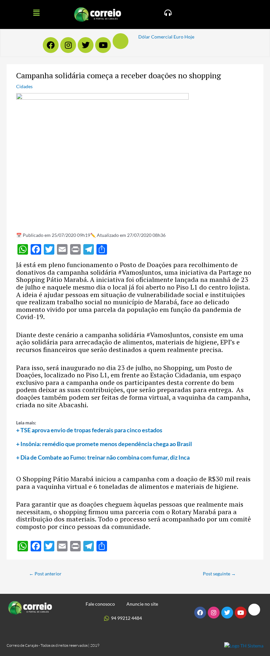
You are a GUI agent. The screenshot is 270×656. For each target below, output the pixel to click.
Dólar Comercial (155, 36)
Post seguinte (219, 573)
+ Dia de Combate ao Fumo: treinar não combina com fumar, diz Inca (103, 457)
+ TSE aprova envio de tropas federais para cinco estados (89, 430)
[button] (36, 13)
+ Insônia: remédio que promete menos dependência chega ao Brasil (104, 443)
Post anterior (45, 573)
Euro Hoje (184, 36)
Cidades (24, 86)
